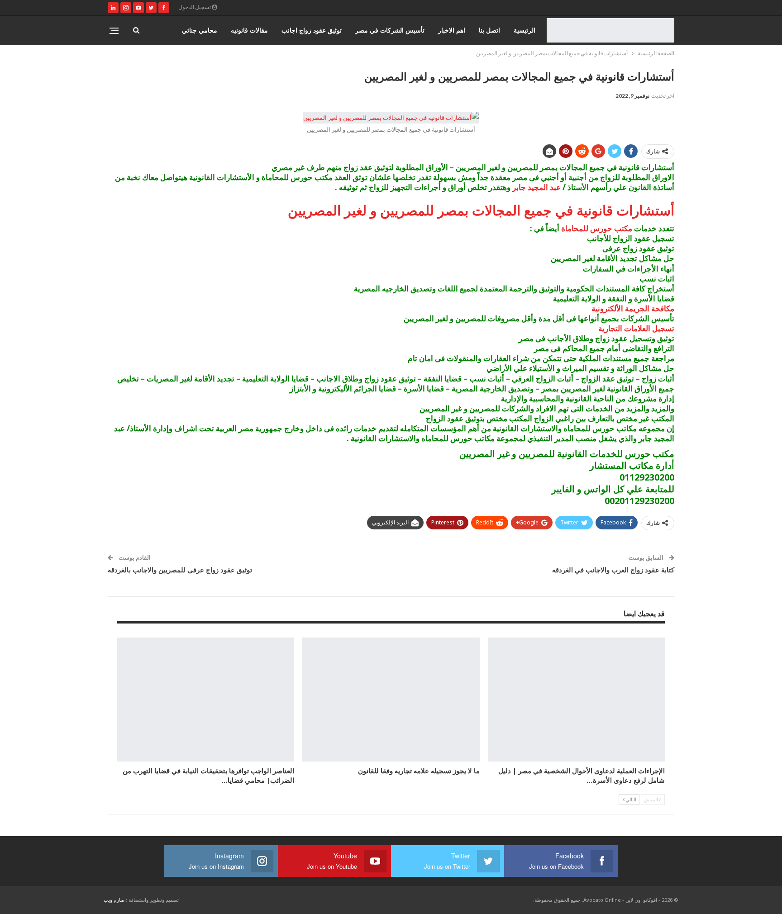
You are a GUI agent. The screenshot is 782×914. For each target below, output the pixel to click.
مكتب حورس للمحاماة (596, 228)
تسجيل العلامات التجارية (636, 328)
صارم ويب (114, 899)
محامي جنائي (199, 30)
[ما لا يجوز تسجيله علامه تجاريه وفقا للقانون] (390, 700)
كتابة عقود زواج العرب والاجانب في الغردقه (613, 569)
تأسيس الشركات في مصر (389, 30)
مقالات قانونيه (249, 30)
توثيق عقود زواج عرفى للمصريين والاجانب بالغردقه (180, 569)
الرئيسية (524, 30)
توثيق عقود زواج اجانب (311, 30)
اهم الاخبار (451, 30)
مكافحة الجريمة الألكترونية (632, 308)
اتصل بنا (489, 30)
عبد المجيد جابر (536, 187)
